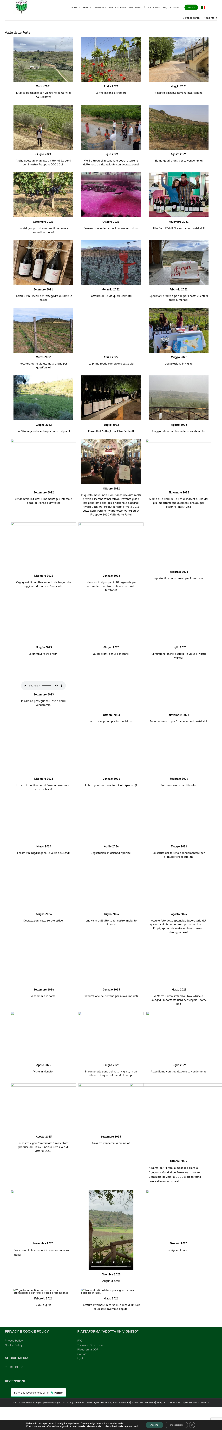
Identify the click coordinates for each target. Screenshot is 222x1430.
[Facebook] (6, 1390)
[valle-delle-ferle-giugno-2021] (43, 106)
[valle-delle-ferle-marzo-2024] (43, 810)
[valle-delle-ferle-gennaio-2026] (178, 1214)
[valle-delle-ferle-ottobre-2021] (111, 173)
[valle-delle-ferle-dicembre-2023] (43, 738)
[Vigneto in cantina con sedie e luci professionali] (43, 1313)
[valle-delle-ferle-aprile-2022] (111, 309)
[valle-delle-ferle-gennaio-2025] (111, 961)
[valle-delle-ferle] (178, 670)
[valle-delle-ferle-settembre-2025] (111, 1108)
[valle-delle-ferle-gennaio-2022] (111, 241)
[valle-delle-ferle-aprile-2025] (43, 1036)
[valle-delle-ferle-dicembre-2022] (43, 523)
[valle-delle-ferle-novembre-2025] (43, 1214)
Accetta (154, 1424)
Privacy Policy (14, 1364)
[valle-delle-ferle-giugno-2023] (111, 599)
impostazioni (131, 1426)
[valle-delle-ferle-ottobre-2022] (111, 440)
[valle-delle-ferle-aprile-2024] (111, 810)
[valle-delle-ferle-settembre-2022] (43, 440)
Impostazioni (176, 1424)
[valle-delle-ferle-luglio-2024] (111, 881)
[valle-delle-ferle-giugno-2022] (43, 376)
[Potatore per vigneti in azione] (111, 1313)
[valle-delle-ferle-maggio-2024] (178, 810)
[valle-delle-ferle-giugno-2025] (111, 1036)
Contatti (82, 1377)
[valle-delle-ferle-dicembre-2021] (43, 241)
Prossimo (209, 17)
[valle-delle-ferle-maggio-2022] (179, 309)
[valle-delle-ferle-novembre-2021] (179, 173)
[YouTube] (16, 1390)
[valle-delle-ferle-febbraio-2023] (178, 523)
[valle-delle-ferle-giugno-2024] (43, 881)
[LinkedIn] (22, 1390)
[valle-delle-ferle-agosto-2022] (179, 376)
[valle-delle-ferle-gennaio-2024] (111, 738)
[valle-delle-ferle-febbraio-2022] (179, 241)
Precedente (192, 17)
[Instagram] (11, 1390)
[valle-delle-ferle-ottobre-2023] (111, 670)
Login (80, 1381)
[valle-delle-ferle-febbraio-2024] (178, 738)
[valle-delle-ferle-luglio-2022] (111, 376)
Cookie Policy (13, 1368)
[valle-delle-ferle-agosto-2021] (179, 106)
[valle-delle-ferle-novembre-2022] (178, 440)
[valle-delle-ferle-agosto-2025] (43, 1108)
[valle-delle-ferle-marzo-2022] (43, 309)
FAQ (79, 1364)
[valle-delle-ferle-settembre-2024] (43, 961)
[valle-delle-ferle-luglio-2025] (178, 1036)
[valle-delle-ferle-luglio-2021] (111, 106)
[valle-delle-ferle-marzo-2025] (178, 961)
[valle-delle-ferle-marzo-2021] (43, 38)
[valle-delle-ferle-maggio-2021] (179, 38)
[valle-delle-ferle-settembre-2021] (43, 173)
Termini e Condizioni (90, 1368)
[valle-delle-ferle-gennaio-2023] (111, 523)
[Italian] (203, 7)
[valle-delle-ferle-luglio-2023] (178, 599)
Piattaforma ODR (87, 1373)
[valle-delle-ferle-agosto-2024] (178, 881)
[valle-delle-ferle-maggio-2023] (43, 599)
